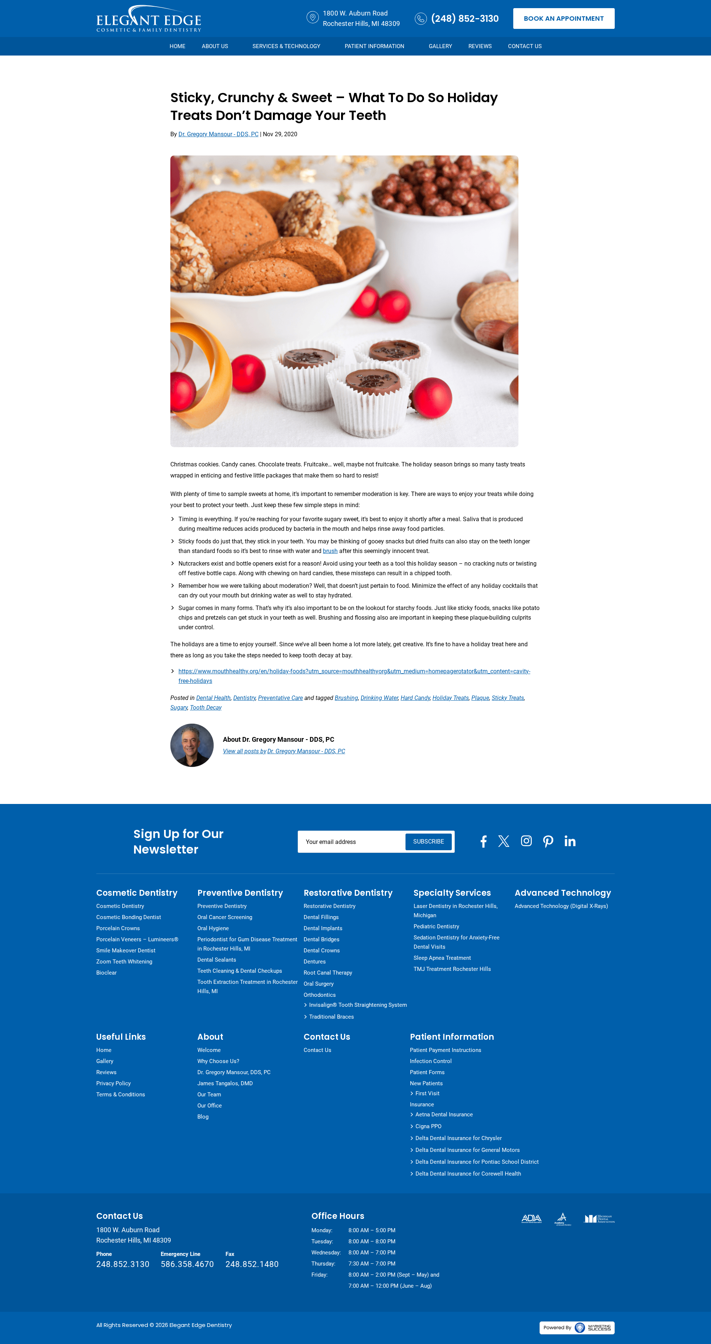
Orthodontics (320, 995)
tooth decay (205, 707)
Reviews (480, 46)
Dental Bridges (322, 939)
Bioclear (106, 972)
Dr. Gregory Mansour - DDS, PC (218, 134)
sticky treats (508, 697)
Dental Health (213, 697)
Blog (202, 1116)
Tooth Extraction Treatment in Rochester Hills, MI (247, 987)
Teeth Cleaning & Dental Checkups (239, 971)
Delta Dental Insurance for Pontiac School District (477, 1162)
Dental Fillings (321, 917)
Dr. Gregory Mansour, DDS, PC (234, 1072)
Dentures (315, 961)
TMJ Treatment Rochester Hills (452, 969)
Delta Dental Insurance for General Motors (467, 1150)
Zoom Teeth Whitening (124, 961)
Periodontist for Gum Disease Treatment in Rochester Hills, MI (247, 944)
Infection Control (431, 1061)
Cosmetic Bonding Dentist (128, 917)
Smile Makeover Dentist (126, 950)
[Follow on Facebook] (484, 841)
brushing (346, 697)
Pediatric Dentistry (436, 926)
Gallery (440, 46)
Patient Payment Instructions (445, 1050)
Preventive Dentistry (222, 906)
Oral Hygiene (213, 928)
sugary (178, 707)
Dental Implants (323, 928)
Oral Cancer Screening (224, 917)
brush (330, 550)
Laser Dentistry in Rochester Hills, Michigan (456, 911)
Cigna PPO (428, 1126)
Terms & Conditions (120, 1094)
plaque (480, 697)
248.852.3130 (123, 1264)
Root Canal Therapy (328, 972)
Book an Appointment (564, 18)
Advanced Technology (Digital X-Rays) (561, 906)
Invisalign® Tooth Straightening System (358, 1005)
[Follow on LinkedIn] (570, 840)
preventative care (280, 697)
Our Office (209, 1105)
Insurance (422, 1104)
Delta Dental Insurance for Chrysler (458, 1138)
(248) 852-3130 (465, 19)
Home (178, 46)
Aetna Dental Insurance (444, 1114)
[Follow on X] (504, 841)
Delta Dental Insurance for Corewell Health (468, 1173)
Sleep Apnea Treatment (442, 958)
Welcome (209, 1050)
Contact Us (525, 46)
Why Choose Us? (218, 1061)
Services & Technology (286, 46)
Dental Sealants (216, 959)
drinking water (379, 697)
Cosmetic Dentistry (120, 906)
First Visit (427, 1093)
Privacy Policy (113, 1083)
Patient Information (374, 46)
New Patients (426, 1083)
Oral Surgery (319, 984)
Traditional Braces (331, 1016)
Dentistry (244, 697)
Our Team (209, 1094)
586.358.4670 (187, 1264)
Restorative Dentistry (330, 906)
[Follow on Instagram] (526, 840)
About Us (215, 46)
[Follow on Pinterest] (548, 841)
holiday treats (451, 697)
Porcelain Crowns (118, 928)
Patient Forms (427, 1072)
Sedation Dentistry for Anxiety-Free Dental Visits (457, 942)
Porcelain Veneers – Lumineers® (137, 939)
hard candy (415, 697)
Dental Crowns (322, 950)
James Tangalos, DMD (225, 1083)
